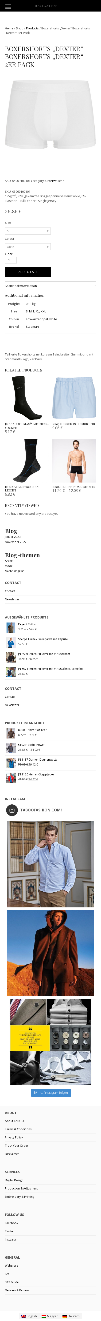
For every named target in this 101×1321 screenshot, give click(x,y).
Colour (9, 238)
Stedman (32, 326)
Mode (9, 566)
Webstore (11, 1266)
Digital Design (14, 1180)
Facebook (11, 1223)
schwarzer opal (37, 319)
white (53, 319)
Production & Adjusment (21, 1188)
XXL (43, 311)
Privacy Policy (14, 1137)
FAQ (8, 1274)
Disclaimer (12, 1154)
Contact (10, 591)
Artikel (9, 561)
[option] (50, 115)
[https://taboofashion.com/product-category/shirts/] (50, 864)
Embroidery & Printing (19, 1197)
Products (32, 28)
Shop (19, 28)
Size (8, 222)
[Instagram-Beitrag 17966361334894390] (50, 1042)
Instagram (11, 1239)
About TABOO (14, 1121)
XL (37, 311)
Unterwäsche (54, 181)
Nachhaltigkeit (14, 571)
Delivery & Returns (17, 1290)
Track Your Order (16, 1146)
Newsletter (12, 599)
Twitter (9, 1231)
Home (9, 28)
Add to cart (28, 272)
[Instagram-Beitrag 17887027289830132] (50, 953)
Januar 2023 (13, 537)
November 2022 (16, 542)
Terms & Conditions (18, 1129)
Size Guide (12, 1282)
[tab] (50, 285)
